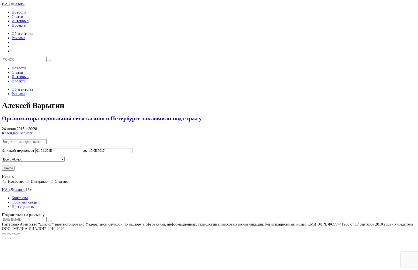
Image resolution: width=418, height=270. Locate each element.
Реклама (18, 38)
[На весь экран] (13, 234)
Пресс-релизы (23, 206)
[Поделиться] (9, 234)
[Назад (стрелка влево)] (4, 238)
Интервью (20, 21)
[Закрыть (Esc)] (4, 234)
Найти (8, 168)
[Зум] (18, 234)
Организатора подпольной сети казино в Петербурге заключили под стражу (102, 118)
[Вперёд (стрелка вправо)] (9, 238)
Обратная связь (24, 202)
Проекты (19, 25)
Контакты (20, 198)
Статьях (61, 181)
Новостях (15, 181)
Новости (19, 12)
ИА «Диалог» (13, 4)
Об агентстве (22, 33)
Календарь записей (17, 133)
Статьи (17, 17)
